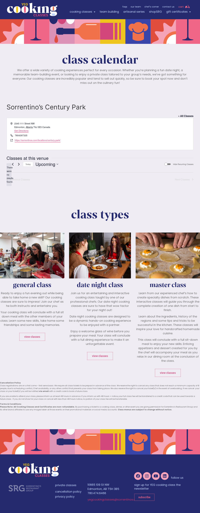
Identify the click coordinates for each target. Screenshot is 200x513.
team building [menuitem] (109, 12)
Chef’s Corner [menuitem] (151, 7)
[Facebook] (138, 476)
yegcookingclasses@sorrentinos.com (114, 499)
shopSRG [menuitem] (155, 12)
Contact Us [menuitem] (168, 7)
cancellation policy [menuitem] (68, 492)
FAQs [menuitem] (124, 7)
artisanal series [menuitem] (134, 12)
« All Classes (185, 116)
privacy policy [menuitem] (65, 497)
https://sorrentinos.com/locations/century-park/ (37, 140)
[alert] (9, 174)
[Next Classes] (19, 164)
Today (28, 164)
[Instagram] (147, 476)
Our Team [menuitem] (136, 7)
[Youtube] (156, 476)
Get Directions (21, 130)
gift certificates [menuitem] (177, 12)
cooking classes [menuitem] (81, 12)
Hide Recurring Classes (183, 164)
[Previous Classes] (13, 164)
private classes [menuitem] (65, 485)
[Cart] (187, 6)
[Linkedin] (165, 476)
